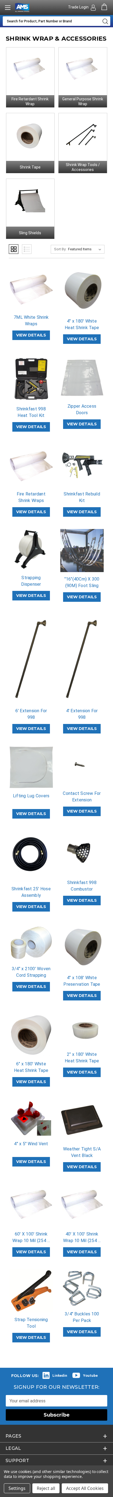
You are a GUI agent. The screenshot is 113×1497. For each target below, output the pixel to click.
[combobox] (51, 21)
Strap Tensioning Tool (31, 1323)
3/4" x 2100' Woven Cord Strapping (31, 972)
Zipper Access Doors (81, 409)
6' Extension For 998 (31, 714)
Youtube (90, 1375)
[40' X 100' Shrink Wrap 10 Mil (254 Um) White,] (82, 1205)
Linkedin (59, 1375)
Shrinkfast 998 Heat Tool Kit (31, 412)
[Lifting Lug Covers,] (31, 767)
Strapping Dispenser (31, 581)
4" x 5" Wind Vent (31, 1143)
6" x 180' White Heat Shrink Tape (31, 1067)
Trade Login (78, 7)
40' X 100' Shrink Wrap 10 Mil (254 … (82, 1237)
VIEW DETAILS (31, 335)
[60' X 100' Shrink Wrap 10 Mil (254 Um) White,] (31, 1205)
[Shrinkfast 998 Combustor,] (82, 853)
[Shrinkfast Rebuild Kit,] (82, 465)
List (27, 249)
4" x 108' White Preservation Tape (81, 981)
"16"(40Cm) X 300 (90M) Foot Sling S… (82, 585)
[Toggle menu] (7, 7)
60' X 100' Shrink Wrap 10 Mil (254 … (31, 1237)
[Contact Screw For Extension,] (82, 766)
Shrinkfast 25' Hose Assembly (31, 892)
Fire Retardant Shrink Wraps (31, 497)
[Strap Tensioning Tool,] (31, 1291)
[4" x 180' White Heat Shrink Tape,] (82, 290)
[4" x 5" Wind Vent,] (31, 1118)
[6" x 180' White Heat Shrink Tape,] (31, 1035)
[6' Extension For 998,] (31, 659)
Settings (17, 1488)
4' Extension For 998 (82, 714)
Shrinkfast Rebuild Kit (82, 497)
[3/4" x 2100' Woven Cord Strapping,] (31, 942)
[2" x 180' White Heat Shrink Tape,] (82, 1030)
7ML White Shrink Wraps (31, 320)
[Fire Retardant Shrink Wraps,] (31, 465)
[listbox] (85, 249)
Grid (13, 249)
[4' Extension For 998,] (82, 659)
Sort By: (60, 249)
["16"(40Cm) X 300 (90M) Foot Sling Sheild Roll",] (82, 550)
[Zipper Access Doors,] (82, 377)
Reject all (46, 1488)
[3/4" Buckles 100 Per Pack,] (82, 1288)
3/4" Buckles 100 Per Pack (82, 1317)
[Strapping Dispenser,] (31, 550)
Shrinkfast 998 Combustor (82, 886)
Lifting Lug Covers (31, 795)
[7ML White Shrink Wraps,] (31, 288)
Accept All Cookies (85, 1488)
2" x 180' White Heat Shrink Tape (82, 1057)
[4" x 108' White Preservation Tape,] (82, 947)
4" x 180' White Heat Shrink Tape (82, 324)
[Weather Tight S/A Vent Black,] (82, 1120)
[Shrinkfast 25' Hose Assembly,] (31, 856)
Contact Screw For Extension (82, 796)
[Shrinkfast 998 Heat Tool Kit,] (31, 379)
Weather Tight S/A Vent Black (82, 1152)
